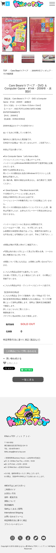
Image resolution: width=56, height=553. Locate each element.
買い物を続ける (13, 358)
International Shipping (13, 512)
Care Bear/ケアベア (19, 70)
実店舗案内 (9, 504)
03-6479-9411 (14, 448)
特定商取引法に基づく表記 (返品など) (21, 339)
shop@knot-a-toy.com (17, 451)
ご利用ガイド (10, 489)
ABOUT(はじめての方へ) (14, 485)
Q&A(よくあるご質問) (13, 508)
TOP (5, 70)
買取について (10, 501)
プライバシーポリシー (13, 524)
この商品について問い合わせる (21, 351)
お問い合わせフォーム (13, 516)
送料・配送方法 (10, 497)
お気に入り (12, 362)
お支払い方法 (10, 493)
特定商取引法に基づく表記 (15, 520)
